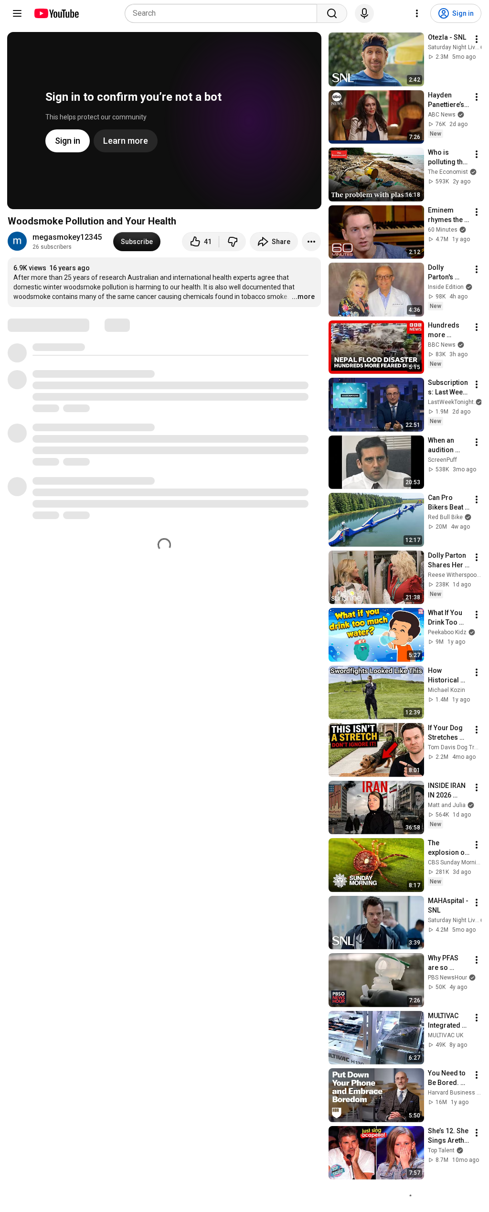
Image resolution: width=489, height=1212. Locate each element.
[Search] (332, 13)
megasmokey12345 (67, 237)
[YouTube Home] (56, 13)
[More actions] (311, 241)
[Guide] (17, 13)
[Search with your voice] (364, 13)
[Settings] (417, 13)
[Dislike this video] (232, 241)
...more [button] (303, 296)
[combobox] (224, 13)
